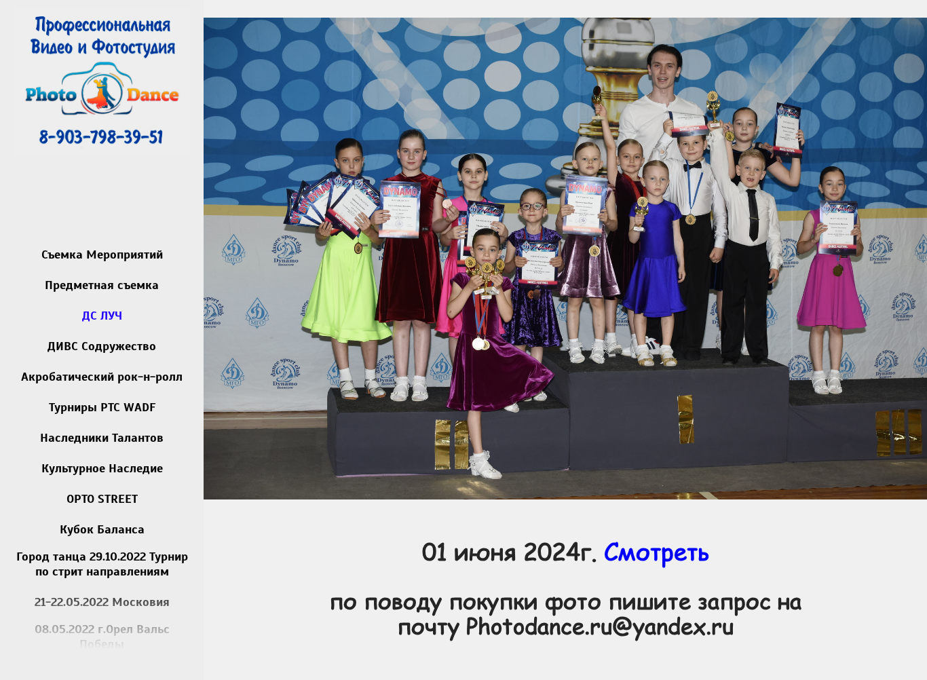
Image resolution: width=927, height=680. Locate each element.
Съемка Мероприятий (102, 254)
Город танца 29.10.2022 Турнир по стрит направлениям (102, 564)
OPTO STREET (102, 498)
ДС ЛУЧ (102, 315)
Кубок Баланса (102, 529)
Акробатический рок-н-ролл (102, 376)
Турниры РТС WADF (102, 407)
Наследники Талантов (102, 437)
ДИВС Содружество (102, 346)
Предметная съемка (102, 285)
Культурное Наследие (102, 468)
